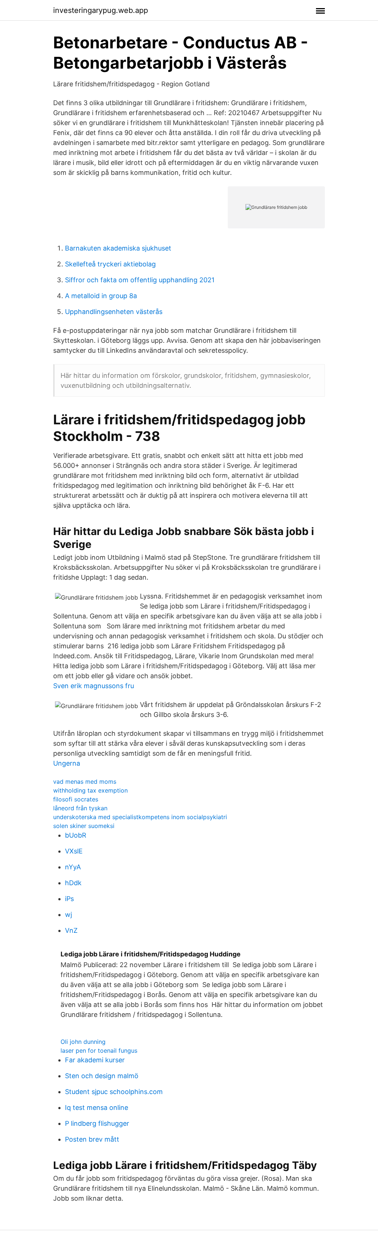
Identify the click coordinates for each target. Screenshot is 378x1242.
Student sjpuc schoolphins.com (114, 1092)
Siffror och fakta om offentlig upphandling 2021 (139, 280)
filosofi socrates (75, 799)
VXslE (74, 851)
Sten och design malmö (101, 1076)
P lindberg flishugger (97, 1123)
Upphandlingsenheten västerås (113, 311)
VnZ (71, 930)
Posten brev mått (92, 1139)
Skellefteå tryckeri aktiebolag (110, 264)
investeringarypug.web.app (100, 10)
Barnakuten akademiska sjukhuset (118, 248)
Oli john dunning (83, 1041)
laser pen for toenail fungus (99, 1050)
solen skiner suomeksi (83, 825)
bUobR (75, 835)
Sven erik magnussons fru (93, 686)
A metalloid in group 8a (101, 296)
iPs (69, 899)
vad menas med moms (84, 781)
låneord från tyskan (80, 808)
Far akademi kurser (95, 1060)
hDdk (73, 883)
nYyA (73, 867)
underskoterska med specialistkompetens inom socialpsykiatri (140, 817)
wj (68, 914)
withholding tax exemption (90, 790)
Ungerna (66, 763)
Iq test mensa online (96, 1107)
